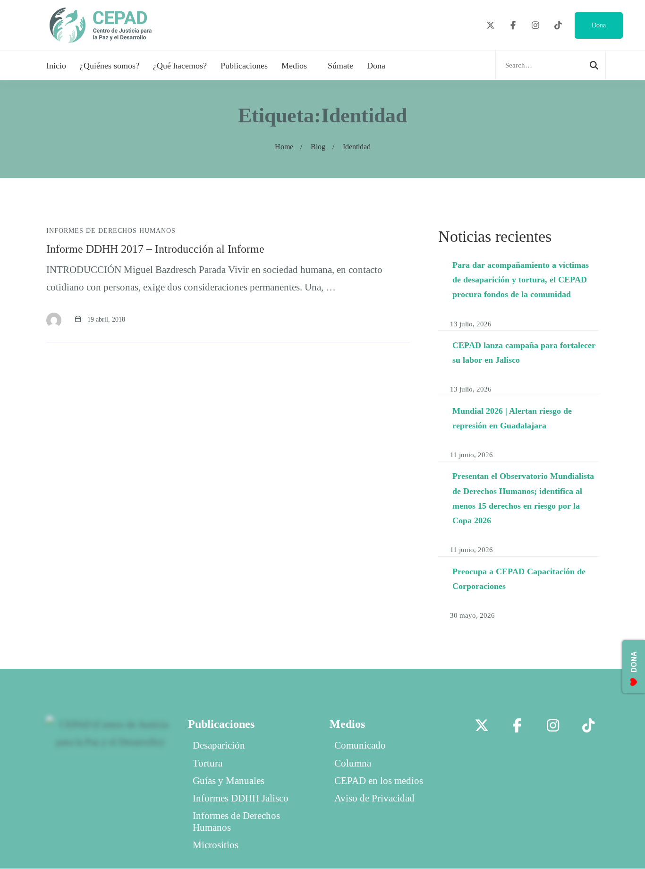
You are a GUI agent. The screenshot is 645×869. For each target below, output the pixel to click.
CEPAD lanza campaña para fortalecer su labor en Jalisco (523, 353)
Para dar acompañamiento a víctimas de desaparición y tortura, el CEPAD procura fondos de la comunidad (520, 279)
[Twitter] (491, 25)
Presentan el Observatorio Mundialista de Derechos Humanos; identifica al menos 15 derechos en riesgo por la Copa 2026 (523, 498)
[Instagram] (536, 25)
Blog (318, 147)
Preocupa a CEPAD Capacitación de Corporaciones (519, 579)
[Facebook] (513, 25)
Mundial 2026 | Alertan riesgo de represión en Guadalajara (512, 418)
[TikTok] (558, 25)
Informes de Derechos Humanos (111, 230)
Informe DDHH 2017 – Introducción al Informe (155, 249)
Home (284, 147)
